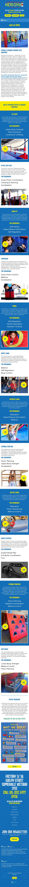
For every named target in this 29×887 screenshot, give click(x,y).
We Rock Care (14, 812)
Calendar (12, 10)
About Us (14, 806)
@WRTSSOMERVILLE (14, 803)
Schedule (14, 817)
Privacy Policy (14, 822)
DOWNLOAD (14, 766)
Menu (5, 20)
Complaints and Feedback (14, 873)
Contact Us (14, 825)
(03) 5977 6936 (17, 12)
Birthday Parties (14, 814)
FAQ (14, 819)
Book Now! (8, 15)
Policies (15, 874)
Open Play (14, 809)
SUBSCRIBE (14, 839)
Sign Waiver (15, 15)
